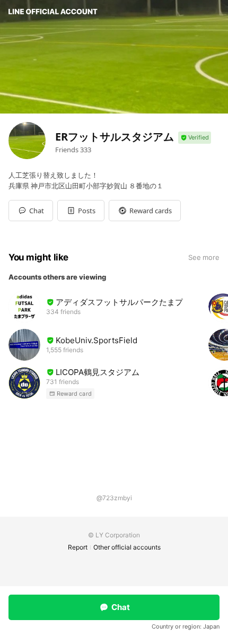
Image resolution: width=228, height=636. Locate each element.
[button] (80, 210)
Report (77, 547)
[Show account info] (194, 138)
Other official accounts (127, 547)
